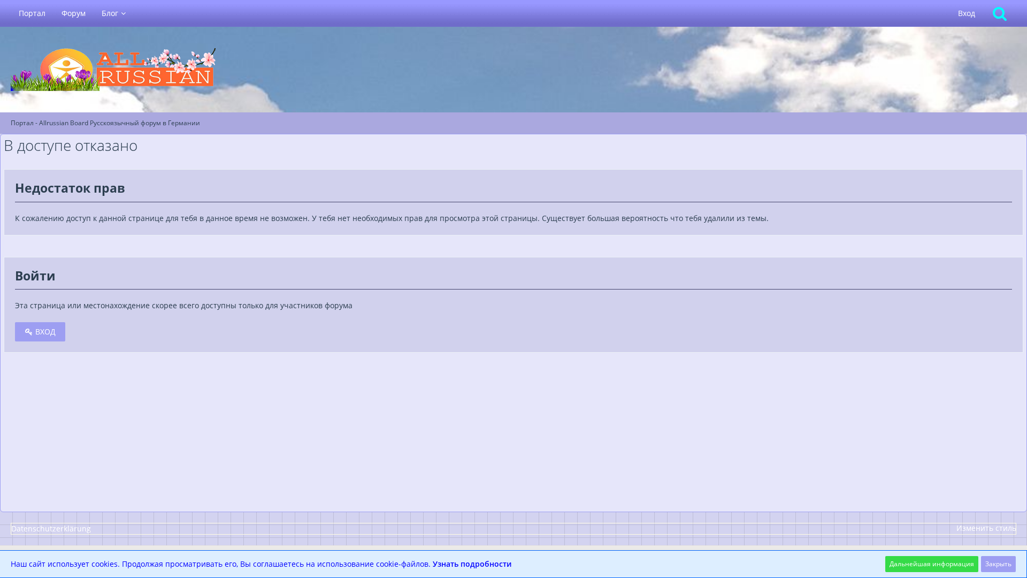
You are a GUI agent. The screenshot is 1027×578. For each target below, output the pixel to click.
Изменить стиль (986, 528)
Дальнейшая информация (932, 563)
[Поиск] (999, 13)
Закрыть (998, 563)
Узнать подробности (472, 564)
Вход (966, 13)
